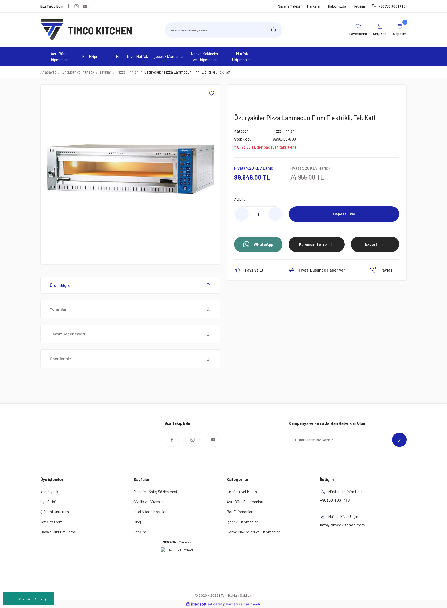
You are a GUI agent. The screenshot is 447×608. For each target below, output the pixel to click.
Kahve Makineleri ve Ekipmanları (253, 532)
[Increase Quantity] (275, 214)
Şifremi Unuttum (54, 511)
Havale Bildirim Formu (58, 532)
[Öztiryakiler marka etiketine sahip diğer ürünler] (246, 97)
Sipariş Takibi (289, 6)
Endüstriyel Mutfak (243, 491)
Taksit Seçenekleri (67, 333)
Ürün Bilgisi (60, 285)
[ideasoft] (196, 604)
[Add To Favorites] (211, 93)
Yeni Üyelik (49, 491)
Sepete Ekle (344, 213)
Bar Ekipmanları (240, 511)
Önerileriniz (60, 358)
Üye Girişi (48, 501)
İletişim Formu (52, 521)
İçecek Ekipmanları (242, 521)
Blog (137, 521)
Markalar (314, 6)
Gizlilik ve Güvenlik (148, 501)
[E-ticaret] (223, 604)
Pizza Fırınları (284, 131)
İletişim (359, 6)
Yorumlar (58, 308)
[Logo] (86, 29)
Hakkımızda (337, 6)
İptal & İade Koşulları (150, 511)
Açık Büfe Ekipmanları (245, 501)
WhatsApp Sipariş (32, 599)
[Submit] (399, 440)
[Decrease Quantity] (242, 214)
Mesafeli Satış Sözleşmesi (155, 491)
